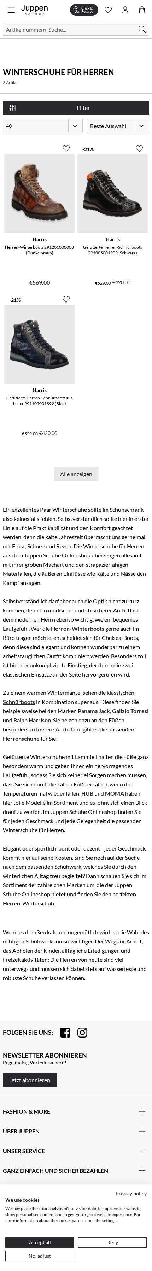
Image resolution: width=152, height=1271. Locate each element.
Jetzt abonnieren (29, 1080)
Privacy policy (131, 1193)
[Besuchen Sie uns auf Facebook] (61, 1033)
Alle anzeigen (76, 474)
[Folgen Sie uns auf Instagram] (78, 1033)
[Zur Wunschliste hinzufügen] (66, 146)
